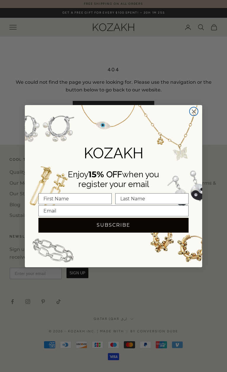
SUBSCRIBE (113, 225)
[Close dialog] (193, 111)
